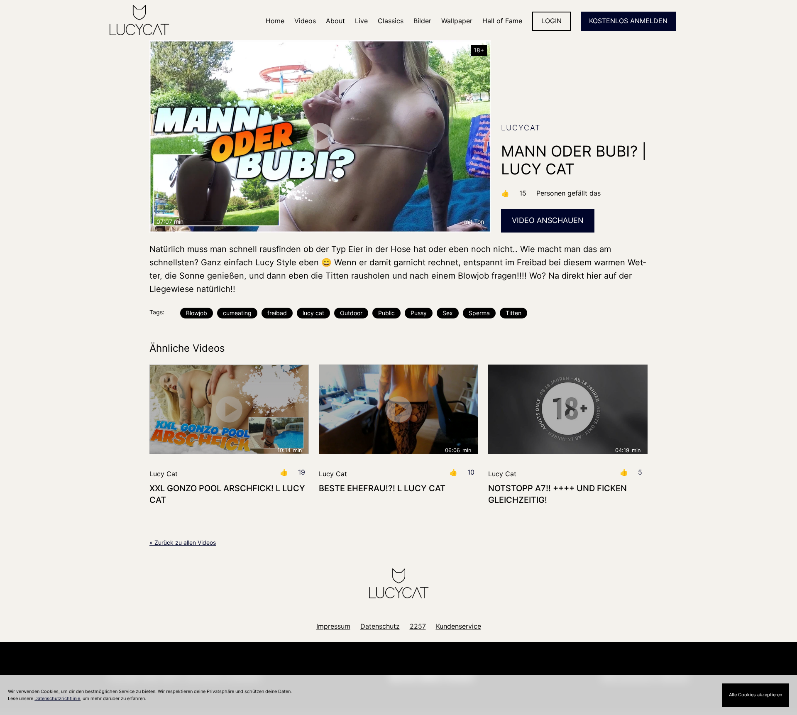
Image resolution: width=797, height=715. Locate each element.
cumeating (237, 312)
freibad (277, 312)
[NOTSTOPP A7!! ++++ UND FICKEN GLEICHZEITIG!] (568, 409)
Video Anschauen (548, 220)
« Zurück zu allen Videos (182, 542)
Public (386, 312)
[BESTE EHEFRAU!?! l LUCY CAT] (398, 409)
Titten (513, 312)
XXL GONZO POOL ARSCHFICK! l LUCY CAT (227, 494)
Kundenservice (458, 626)
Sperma (479, 312)
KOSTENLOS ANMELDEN (628, 21)
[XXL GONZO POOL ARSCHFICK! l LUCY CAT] (229, 409)
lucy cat (313, 312)
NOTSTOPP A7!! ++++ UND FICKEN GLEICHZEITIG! (557, 494)
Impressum (333, 626)
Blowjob (196, 312)
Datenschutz (380, 626)
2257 (418, 626)
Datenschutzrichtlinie (57, 698)
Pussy (419, 312)
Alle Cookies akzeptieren (755, 695)
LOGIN (551, 21)
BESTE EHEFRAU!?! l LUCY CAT (382, 488)
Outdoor (351, 312)
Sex (448, 312)
